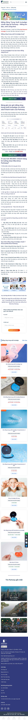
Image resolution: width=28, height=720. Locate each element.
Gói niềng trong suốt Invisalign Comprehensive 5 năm (14, 465)
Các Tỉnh (3, 692)
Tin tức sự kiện (4, 674)
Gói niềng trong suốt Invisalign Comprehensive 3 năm (14, 430)
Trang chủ (3, 7)
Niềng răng (13, 7)
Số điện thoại (6, 322)
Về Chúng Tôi (4, 669)
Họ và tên (5, 314)
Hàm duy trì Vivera (14, 562)
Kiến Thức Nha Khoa (5, 676)
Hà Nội (2, 690)
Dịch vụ (8, 7)
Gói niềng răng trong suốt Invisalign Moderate (14, 397)
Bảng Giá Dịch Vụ (4, 672)
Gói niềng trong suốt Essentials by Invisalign (14, 530)
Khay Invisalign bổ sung (14, 498)
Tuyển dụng (3, 681)
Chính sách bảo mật (5, 679)
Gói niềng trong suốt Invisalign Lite (14, 364)
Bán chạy (24, 340)
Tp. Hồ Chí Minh (4, 687)
